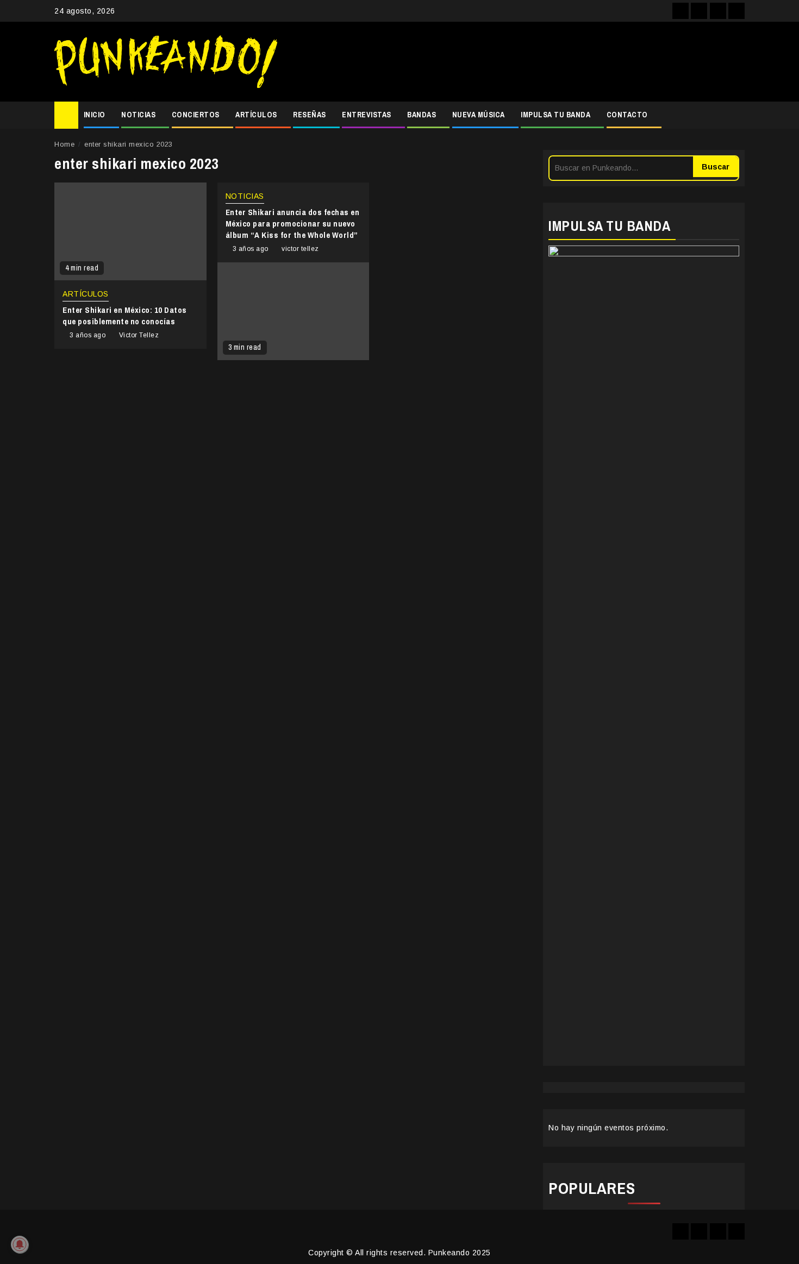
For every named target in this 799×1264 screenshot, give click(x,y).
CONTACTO (627, 115)
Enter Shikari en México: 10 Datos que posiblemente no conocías (125, 315)
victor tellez (300, 249)
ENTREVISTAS (366, 115)
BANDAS (421, 115)
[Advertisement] (516, 61)
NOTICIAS (138, 115)
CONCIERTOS (196, 115)
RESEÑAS (309, 115)
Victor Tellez (139, 335)
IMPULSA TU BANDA (555, 115)
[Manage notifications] (19, 1244)
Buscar (715, 166)
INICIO (94, 115)
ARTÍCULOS (256, 115)
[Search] (737, 115)
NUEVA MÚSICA (478, 115)
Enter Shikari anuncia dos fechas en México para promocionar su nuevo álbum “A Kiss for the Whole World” (293, 223)
